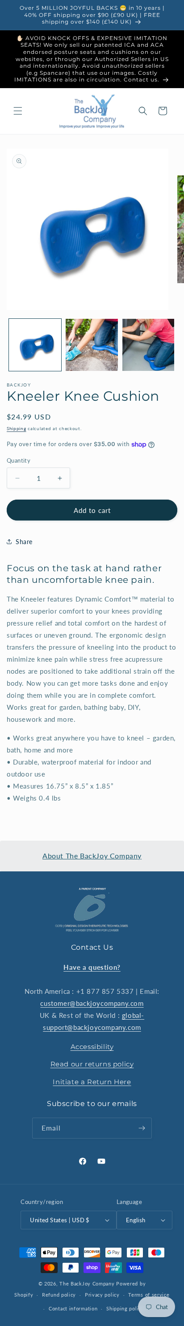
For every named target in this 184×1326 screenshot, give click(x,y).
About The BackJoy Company (92, 855)
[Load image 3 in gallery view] (148, 345)
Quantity (18, 460)
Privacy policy (102, 1295)
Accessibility (92, 1046)
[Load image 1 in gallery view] (35, 345)
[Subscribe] (141, 1128)
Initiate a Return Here (92, 1082)
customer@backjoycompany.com (91, 1003)
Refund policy (59, 1295)
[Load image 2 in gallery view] (92, 345)
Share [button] (24, 541)
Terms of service (148, 1295)
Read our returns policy (92, 1064)
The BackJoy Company (87, 1283)
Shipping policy (125, 1308)
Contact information (73, 1308)
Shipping (16, 428)
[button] (18, 111)
